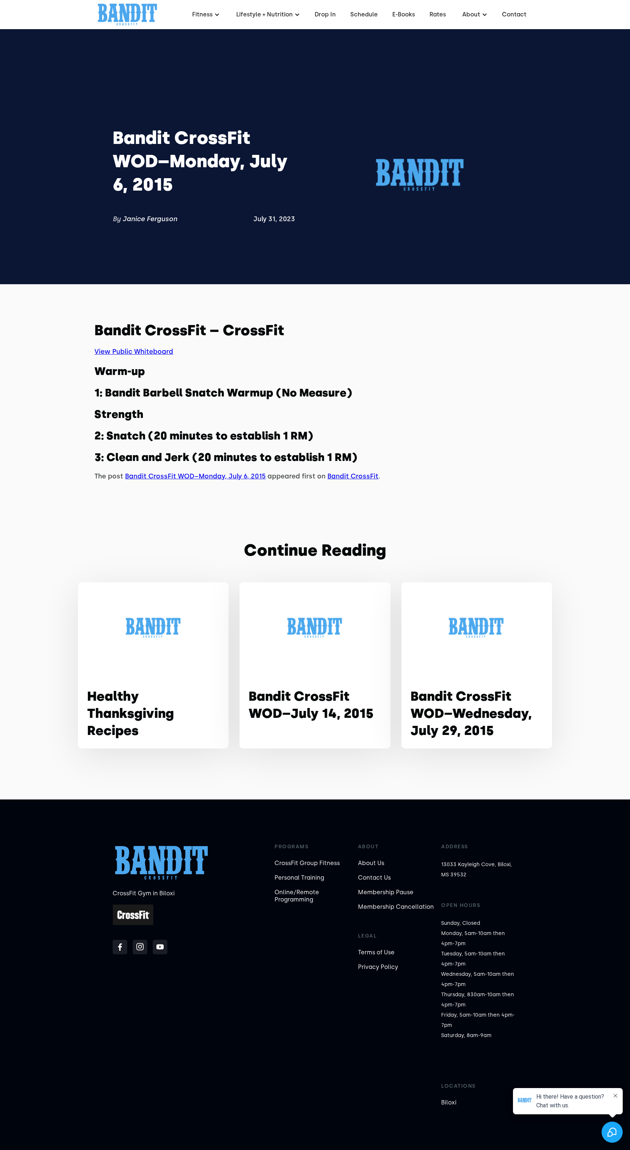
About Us (371, 863)
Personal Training (299, 877)
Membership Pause (385, 892)
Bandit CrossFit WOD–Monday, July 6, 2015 (195, 476)
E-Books (403, 14)
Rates (437, 14)
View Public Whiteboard (133, 352)
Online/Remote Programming (297, 896)
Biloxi (448, 1102)
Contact (514, 14)
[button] (205, 15)
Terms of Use (376, 952)
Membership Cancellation (396, 906)
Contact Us (374, 877)
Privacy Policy (378, 966)
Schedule (364, 14)
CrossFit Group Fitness (307, 863)
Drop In (325, 14)
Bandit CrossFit (352, 476)
